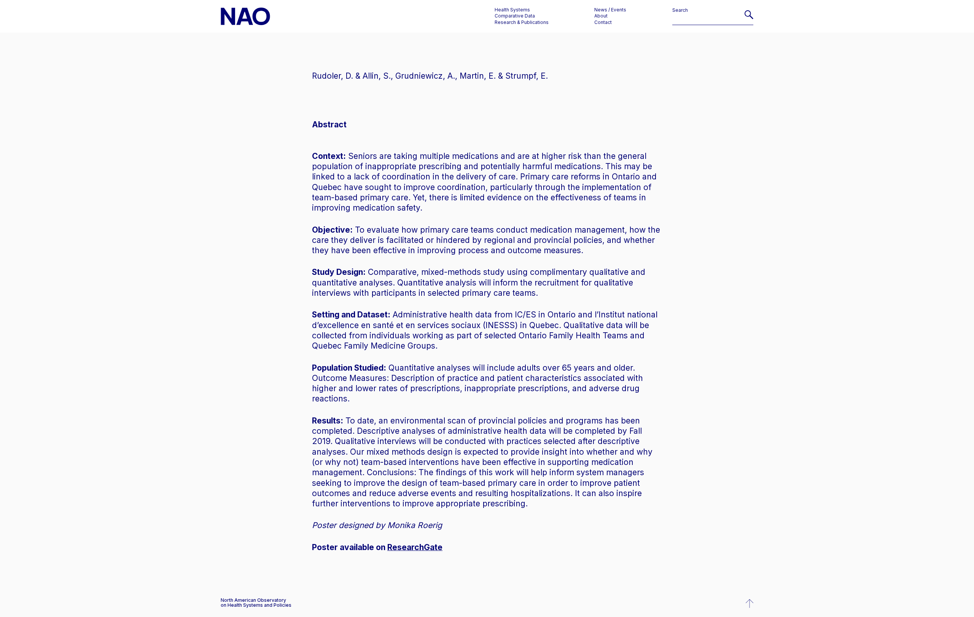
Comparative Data (515, 16)
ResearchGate (414, 547)
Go (749, 17)
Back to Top (749, 603)
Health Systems (512, 10)
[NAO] (245, 16)
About (601, 16)
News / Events (610, 10)
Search (680, 10)
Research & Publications (522, 22)
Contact (603, 22)
